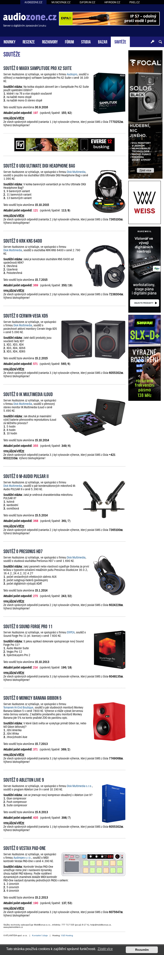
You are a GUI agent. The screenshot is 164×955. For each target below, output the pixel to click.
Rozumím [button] (142, 949)
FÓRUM (69, 41)
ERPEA (71, 632)
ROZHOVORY (50, 41)
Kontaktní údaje (40, 935)
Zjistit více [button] (105, 949)
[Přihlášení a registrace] (152, 42)
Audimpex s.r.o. (22, 857)
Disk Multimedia (76, 172)
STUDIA (86, 41)
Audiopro (72, 74)
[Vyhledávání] (160, 42)
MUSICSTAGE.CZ (60, 2)
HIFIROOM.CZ (112, 2)
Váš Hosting (67, 935)
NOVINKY (9, 41)
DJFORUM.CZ (87, 2)
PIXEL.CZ (134, 2)
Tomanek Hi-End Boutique (18, 707)
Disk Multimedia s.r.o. (79, 786)
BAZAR (102, 41)
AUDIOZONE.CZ (33, 2)
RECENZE (29, 41)
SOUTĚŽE (120, 41)
